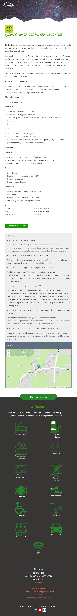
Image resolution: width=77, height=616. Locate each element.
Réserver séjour (38, 397)
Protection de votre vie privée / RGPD (38, 592)
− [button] (8, 354)
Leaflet (48, 387)
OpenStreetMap (61, 387)
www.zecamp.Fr (13, 321)
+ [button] (8, 351)
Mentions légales (38, 589)
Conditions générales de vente (38, 598)
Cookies (38, 595)
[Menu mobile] (72, 4)
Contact (38, 582)
